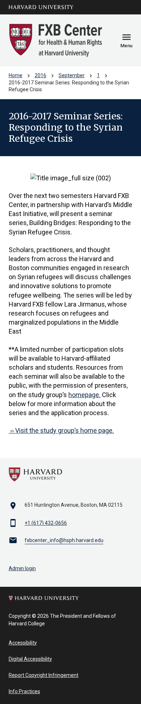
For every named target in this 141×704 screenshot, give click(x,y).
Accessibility (23, 643)
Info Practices (24, 691)
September (72, 75)
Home (15, 75)
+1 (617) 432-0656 (46, 523)
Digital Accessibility (30, 659)
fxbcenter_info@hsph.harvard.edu (64, 540)
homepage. (84, 395)
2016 (40, 75)
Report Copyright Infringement (43, 675)
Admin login (22, 568)
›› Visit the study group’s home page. (61, 430)
